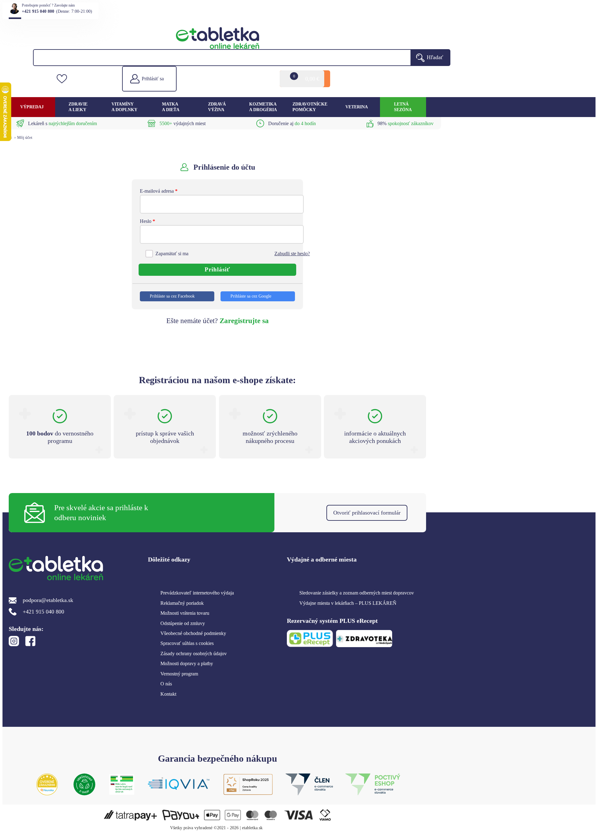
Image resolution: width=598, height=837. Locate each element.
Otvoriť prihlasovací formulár (367, 513)
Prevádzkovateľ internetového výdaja (197, 592)
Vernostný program (179, 673)
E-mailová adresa (159, 191)
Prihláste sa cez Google (250, 296)
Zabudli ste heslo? (292, 253)
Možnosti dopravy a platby (186, 663)
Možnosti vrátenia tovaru (184, 613)
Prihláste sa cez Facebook (172, 296)
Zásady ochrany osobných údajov (193, 653)
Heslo (147, 221)
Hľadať (435, 57)
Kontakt (168, 694)
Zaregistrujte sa (244, 321)
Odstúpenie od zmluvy (182, 623)
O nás (166, 683)
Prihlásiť (217, 269)
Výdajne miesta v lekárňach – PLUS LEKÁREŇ (347, 603)
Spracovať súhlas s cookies (187, 643)
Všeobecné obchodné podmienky (193, 633)
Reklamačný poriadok (182, 603)
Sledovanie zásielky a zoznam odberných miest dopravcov (356, 592)
